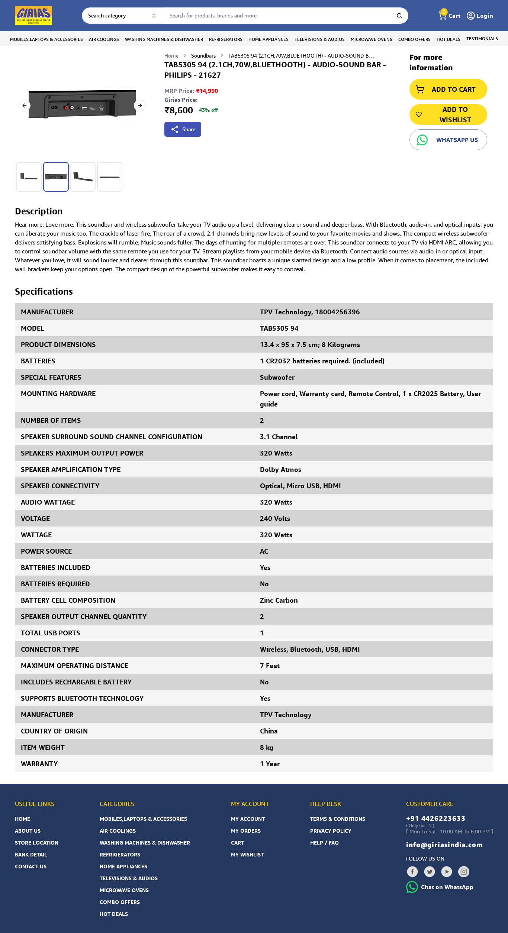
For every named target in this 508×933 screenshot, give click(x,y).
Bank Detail (31, 854)
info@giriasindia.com (444, 844)
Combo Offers (120, 902)
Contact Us (30, 866)
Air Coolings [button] (104, 39)
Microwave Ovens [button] (371, 39)
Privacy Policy (330, 830)
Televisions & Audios (129, 878)
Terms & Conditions (337, 819)
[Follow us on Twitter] (429, 871)
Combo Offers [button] (414, 39)
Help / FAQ (324, 842)
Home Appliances (123, 866)
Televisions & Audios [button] (320, 39)
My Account (248, 819)
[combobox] (122, 15)
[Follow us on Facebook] (412, 871)
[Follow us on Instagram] (463, 871)
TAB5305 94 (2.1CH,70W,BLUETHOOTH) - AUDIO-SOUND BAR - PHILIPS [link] (302, 55)
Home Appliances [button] (268, 39)
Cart (237, 842)
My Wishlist (247, 854)
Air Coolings (118, 830)
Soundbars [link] (203, 55)
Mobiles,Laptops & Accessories (143, 819)
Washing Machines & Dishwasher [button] (164, 39)
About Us (28, 830)
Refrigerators (120, 854)
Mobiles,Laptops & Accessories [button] (46, 39)
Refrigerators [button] (225, 39)
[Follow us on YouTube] (446, 871)
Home (171, 55)
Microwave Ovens (124, 890)
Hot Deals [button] (448, 39)
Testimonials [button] (482, 38)
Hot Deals (114, 914)
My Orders (246, 830)
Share (188, 129)
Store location (36, 842)
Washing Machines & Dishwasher (145, 842)
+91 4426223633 (436, 818)
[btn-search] (399, 15)
